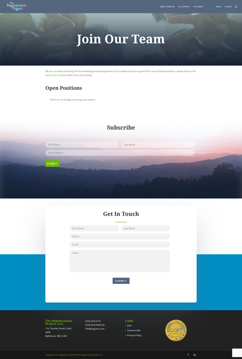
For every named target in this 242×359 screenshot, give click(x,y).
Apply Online (52, 75)
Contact (228, 7)
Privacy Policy (134, 335)
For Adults (198, 7)
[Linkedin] (194, 355)
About (209, 7)
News (218, 7)
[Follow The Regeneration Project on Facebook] (188, 355)
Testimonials (134, 330)
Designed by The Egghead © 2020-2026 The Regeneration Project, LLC (74, 355)
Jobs (129, 325)
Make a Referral (167, 7)
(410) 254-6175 (93, 321)
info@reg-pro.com (94, 328)
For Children (184, 7)
